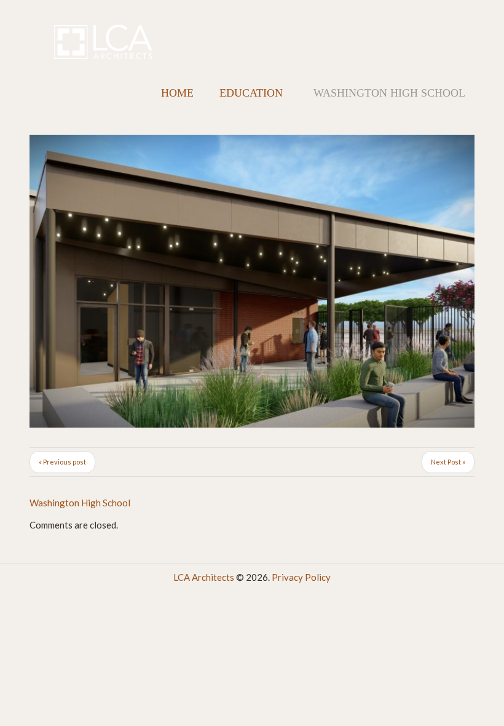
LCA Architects (203, 577)
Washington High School (80, 502)
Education (251, 93)
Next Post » (448, 462)
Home (177, 93)
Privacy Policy (301, 577)
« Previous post (62, 462)
